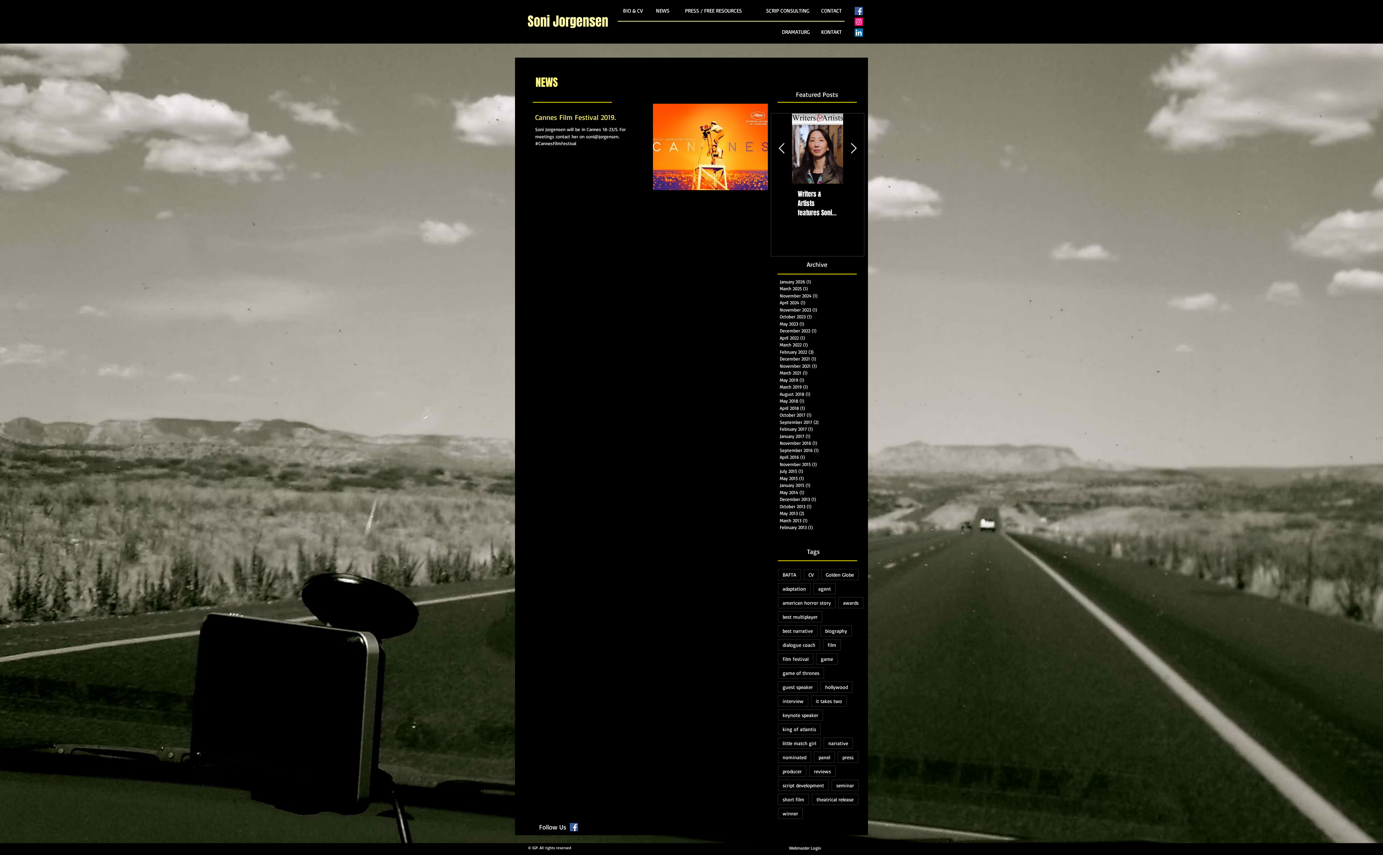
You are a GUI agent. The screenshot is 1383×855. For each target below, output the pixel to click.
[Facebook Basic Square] (859, 11)
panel (824, 757)
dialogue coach (799, 645)
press (848, 757)
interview (793, 701)
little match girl (799, 743)
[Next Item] (853, 149)
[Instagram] (859, 22)
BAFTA (789, 575)
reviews (822, 771)
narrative (838, 743)
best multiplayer (800, 617)
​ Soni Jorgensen (568, 21)
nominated (794, 757)
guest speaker (798, 687)
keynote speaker (800, 715)
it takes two (829, 701)
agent (824, 589)
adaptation (794, 589)
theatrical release (835, 799)
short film (793, 799)
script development (803, 785)
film (832, 645)
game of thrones (801, 673)
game (827, 659)
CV (811, 575)
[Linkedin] (859, 32)
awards (851, 603)
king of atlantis (799, 729)
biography (836, 631)
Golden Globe (840, 575)
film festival (796, 659)
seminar (845, 785)
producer (792, 771)
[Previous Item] (781, 149)
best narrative (798, 631)
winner (790, 813)
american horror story (807, 603)
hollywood (836, 687)
